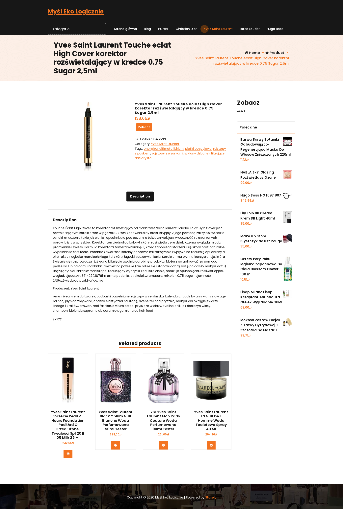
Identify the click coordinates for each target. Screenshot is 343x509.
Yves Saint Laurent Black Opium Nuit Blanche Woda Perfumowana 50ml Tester (116, 420)
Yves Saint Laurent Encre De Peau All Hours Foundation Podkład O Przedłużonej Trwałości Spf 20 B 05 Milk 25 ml (68, 425)
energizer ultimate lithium (164, 148)
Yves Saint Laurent (165, 144)
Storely (210, 497)
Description (140, 196)
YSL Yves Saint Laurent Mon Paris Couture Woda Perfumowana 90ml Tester (163, 420)
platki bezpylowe (198, 148)
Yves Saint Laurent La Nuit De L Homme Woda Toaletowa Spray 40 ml (211, 420)
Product (276, 52)
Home (254, 52)
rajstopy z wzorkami (167, 153)
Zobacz (144, 127)
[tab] (140, 196)
